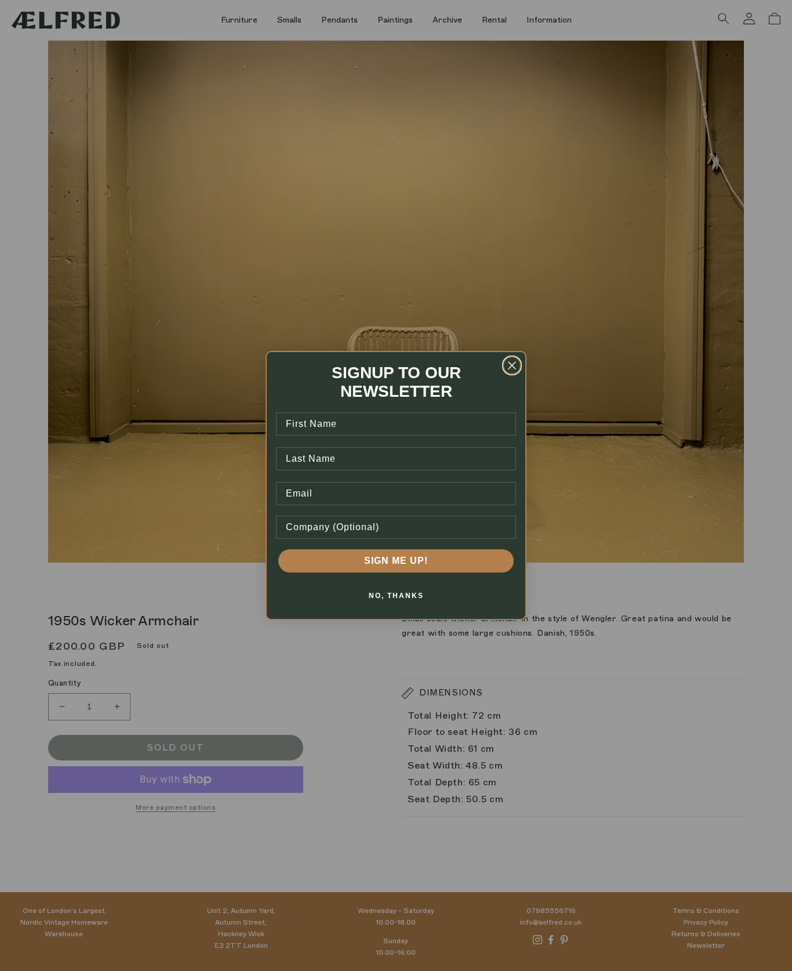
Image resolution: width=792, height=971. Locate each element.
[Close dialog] (512, 365)
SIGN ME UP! (396, 561)
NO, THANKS (396, 596)
